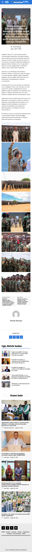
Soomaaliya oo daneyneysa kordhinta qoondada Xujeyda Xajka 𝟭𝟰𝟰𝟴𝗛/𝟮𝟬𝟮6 (13, 454)
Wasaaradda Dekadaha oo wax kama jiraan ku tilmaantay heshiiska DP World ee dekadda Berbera (20, 376)
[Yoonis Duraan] (16, 314)
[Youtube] (16, 528)
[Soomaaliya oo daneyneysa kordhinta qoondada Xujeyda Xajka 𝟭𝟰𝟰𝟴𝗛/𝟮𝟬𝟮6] (16, 441)
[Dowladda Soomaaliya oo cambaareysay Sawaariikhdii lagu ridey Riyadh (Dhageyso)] (6, 361)
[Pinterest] (17, 337)
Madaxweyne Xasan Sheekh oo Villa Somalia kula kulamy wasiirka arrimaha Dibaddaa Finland (22, 301)
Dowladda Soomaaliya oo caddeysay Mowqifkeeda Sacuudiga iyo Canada (20, 369)
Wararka (16, 23)
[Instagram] (7, 528)
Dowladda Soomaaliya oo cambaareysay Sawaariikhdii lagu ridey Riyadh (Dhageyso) (20, 361)
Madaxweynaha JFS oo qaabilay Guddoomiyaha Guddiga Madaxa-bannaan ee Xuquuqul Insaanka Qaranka (15, 484)
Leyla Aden (6, 457)
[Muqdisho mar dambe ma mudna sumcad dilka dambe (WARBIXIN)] (16, 502)
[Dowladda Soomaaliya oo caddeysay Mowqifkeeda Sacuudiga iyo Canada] (6, 369)
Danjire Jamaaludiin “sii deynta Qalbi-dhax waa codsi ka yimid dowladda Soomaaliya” (19, 353)
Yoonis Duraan (17, 46)
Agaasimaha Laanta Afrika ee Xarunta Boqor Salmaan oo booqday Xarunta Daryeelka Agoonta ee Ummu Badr (15, 424)
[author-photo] (3, 428)
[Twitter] (14, 337)
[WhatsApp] (21, 337)
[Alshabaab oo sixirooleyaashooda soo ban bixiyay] (6, 384)
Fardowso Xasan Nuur (9, 427)
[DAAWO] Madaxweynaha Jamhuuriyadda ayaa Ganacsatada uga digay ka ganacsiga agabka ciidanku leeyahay (8, 302)
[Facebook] (10, 337)
